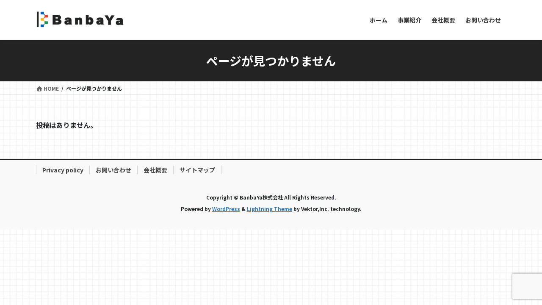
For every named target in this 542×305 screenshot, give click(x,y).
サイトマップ (197, 170)
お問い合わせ (113, 170)
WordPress (226, 208)
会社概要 (155, 170)
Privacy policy (62, 170)
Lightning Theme (269, 208)
